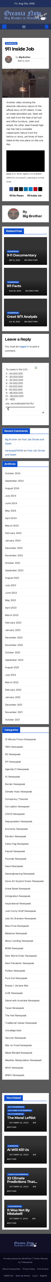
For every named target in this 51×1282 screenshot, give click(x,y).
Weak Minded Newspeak (18, 1015)
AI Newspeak (12, 739)
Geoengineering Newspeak (20, 836)
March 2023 (11, 577)
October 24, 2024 (19, 1085)
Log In (35, 1238)
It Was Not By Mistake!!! (18, 1174)
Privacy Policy (29, 1231)
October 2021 (12, 682)
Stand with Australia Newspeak (22, 963)
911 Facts (14, 286)
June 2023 (11, 555)
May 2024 (10, 473)
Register (43, 1238)
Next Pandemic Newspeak (19, 926)
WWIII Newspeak (14, 1037)
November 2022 (14, 607)
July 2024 (10, 458)
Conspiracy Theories (16, 761)
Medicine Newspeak (16, 896)
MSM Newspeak (14, 911)
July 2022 (10, 637)
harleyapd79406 (14, 413)
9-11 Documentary (21, 255)
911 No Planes (16, 195)
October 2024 (12, 436)
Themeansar (26, 1225)
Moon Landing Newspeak (19, 903)
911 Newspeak (11, 43)
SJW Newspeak (14, 955)
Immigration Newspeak (17, 858)
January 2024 (13, 503)
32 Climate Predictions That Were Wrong (21, 1144)
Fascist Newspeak (15, 814)
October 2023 (12, 525)
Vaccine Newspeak (15, 1000)
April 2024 (11, 480)
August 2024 (12, 451)
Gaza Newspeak (14, 828)
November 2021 (14, 674)
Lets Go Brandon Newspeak (20, 881)
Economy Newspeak (16, 791)
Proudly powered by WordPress (17, 1221)
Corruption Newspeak (17, 769)
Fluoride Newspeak (15, 821)
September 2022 (14, 622)
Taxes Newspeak (14, 970)
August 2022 (12, 630)
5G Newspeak (12, 717)
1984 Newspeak (14, 709)
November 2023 (14, 518)
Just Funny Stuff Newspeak (20, 873)
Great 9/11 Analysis (22, 317)
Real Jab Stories (23, 1238)
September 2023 (14, 533)
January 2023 (12, 592)
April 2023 (10, 570)
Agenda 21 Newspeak (17, 731)
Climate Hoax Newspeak (18, 754)
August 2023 (12, 540)
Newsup (44, 1221)
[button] (42, 26)
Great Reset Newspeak (17, 851)
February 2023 (13, 585)
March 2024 (12, 488)
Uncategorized (13, 993)
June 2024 (11, 466)
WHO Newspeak (14, 1030)
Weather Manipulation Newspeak (23, 1023)
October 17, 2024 (18, 1181)
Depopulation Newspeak (18, 784)
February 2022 (13, 652)
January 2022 (12, 660)
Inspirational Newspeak (18, 866)
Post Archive (42, 1231)
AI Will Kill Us (18, 1112)
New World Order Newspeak (21, 918)
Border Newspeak (15, 746)
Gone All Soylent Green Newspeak (24, 843)
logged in (24, 346)
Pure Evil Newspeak (16, 940)
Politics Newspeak (15, 933)
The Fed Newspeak (15, 978)
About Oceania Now (11, 1231)
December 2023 (14, 510)
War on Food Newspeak (18, 1008)
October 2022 (12, 615)
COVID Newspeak (15, 776)
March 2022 (11, 645)
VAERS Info (8, 1238)
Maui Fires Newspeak (17, 888)
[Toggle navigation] (24, 27)
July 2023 (10, 548)
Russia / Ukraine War (16, 948)
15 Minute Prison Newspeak (20, 702)
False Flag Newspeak (17, 806)
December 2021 (13, 667)
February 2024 (13, 495)
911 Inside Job (34, 195)
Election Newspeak (15, 799)
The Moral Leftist (21, 1080)
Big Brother (24, 57)
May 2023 (10, 563)
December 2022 (14, 600)
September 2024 (14, 443)
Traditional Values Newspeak (21, 985)
